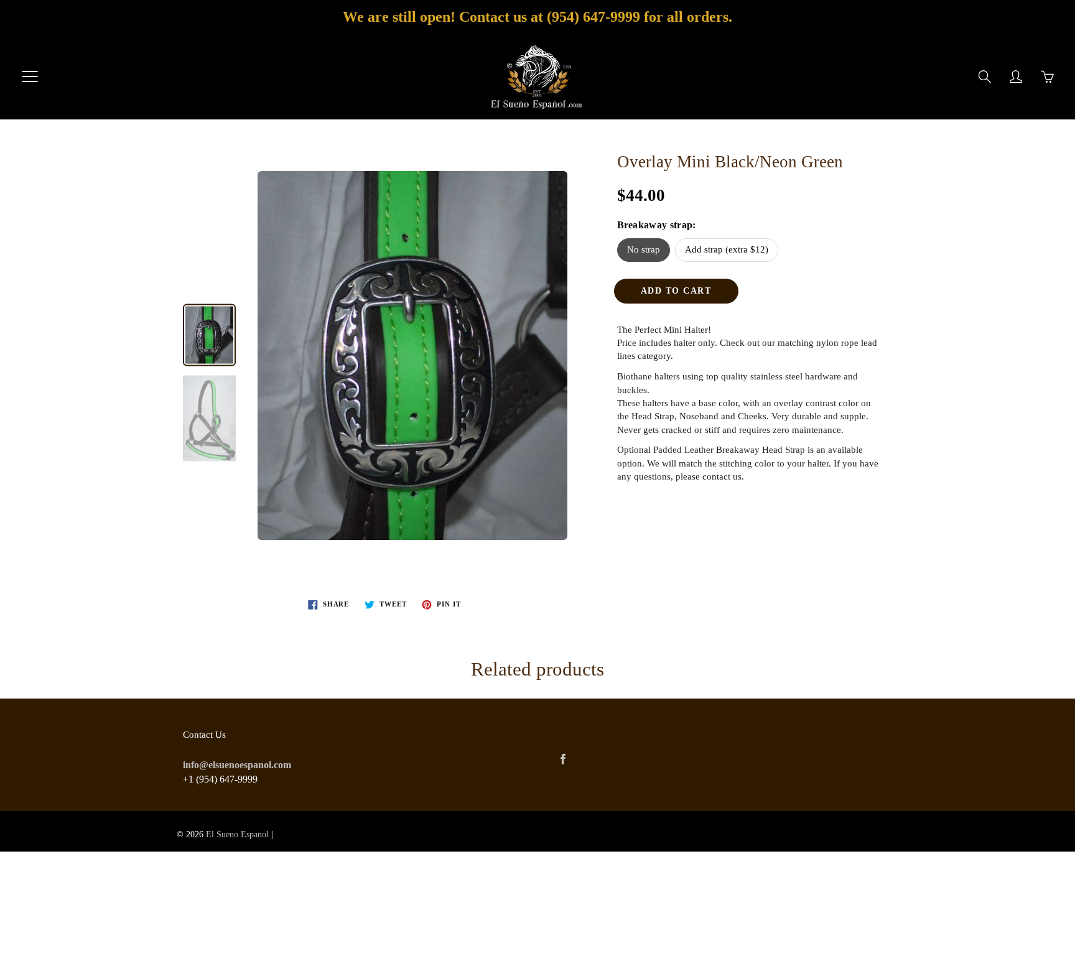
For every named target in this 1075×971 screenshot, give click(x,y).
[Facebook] (563, 759)
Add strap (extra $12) (726, 249)
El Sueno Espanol (237, 834)
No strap (643, 249)
